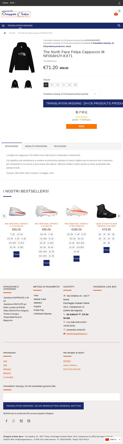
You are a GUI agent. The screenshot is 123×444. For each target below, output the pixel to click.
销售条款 (7, 369)
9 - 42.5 (50, 243)
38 (109, 234)
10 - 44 (50, 247)
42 (109, 239)
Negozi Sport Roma (81, 439)
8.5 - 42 (42, 243)
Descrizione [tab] (11, 146)
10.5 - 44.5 (43, 252)
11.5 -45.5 (80, 247)
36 (100, 234)
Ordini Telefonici (70, 365)
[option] (15, 84)
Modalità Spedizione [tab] (36, 146)
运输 (5, 361)
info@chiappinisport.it (77, 334)
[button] (112, 439)
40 (100, 239)
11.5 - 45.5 (42, 256)
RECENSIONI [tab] (60, 146)
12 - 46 (51, 256)
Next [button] (119, 216)
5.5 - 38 (12, 247)
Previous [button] (4, 216)
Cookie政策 (8, 377)
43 (113, 239)
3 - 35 (17, 239)
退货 (5, 365)
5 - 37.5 (21, 243)
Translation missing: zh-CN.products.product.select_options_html (16, 254)
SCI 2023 (12, 33)
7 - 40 (50, 234)
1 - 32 (13, 234)
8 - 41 (51, 239)
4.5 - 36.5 (12, 243)
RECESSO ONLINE (72, 369)
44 (104, 243)
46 (109, 243)
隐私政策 (7, 373)
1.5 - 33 (19, 234)
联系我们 (67, 361)
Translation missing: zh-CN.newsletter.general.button (43, 406)
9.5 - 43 (43, 247)
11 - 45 (51, 252)
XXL (75, 85)
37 (104, 234)
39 (113, 234)
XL (70, 85)
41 (104, 239)
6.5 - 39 (43, 234)
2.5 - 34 (10, 239)
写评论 (81, 126)
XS (46, 85)
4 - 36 (24, 239)
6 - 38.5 (20, 247)
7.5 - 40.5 (43, 239)
